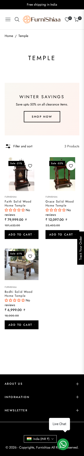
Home (9, 35)
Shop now (42, 117)
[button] (15, 210)
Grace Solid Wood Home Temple (60, 204)
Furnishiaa (11, 197)
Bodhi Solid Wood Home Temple (19, 294)
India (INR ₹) (41, 439)
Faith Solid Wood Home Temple (18, 204)
